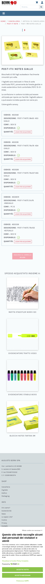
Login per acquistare (23, 132)
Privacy (4, 523)
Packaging (6, 496)
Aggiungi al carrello (22, 256)
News (4, 514)
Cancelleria (14, 21)
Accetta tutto (22, 569)
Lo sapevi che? (7, 517)
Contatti (5, 526)
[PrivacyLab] (14, 564)
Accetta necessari (22, 575)
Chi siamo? (6, 508)
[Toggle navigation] (4, 13)
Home (3, 21)
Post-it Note (12, 24)
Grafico (4, 493)
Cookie (4, 520)
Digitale (5, 490)
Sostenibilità (6, 511)
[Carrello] (37, 3)
